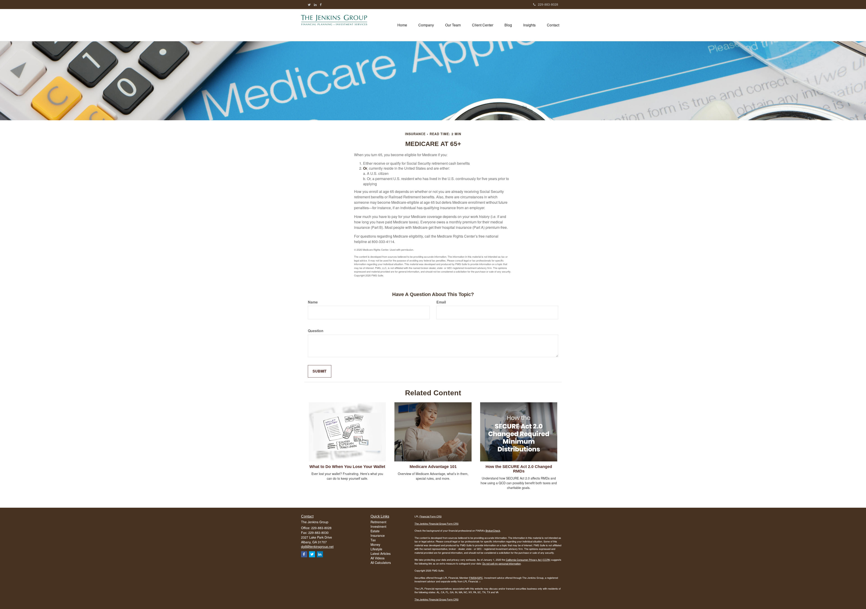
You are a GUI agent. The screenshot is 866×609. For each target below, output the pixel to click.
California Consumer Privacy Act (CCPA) (528, 559)
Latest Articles (381, 553)
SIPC (480, 577)
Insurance (378, 535)
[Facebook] (321, 4)
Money (375, 544)
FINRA (473, 577)
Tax (373, 540)
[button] (426, 25)
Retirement (378, 522)
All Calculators (381, 562)
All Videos (378, 558)
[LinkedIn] (315, 4)
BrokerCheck (493, 530)
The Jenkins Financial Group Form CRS (436, 523)
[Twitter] (309, 4)
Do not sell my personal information (501, 563)
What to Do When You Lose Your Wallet (347, 466)
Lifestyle (376, 549)
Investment (378, 526)
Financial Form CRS (430, 516)
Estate (375, 531)
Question (315, 330)
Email (441, 302)
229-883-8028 (548, 4)
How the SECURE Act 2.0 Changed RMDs (519, 468)
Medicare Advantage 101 (433, 466)
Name (313, 302)
